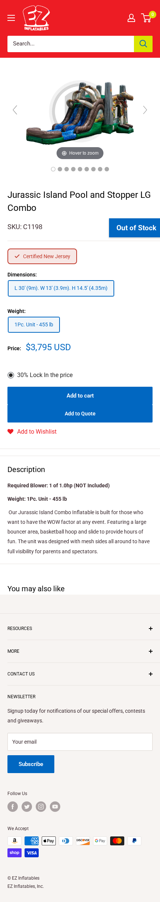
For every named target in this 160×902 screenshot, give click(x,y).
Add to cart (80, 395)
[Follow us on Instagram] (41, 806)
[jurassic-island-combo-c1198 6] (107, 169)
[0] (146, 17)
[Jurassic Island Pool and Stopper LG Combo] (53, 169)
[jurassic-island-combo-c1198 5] (80, 169)
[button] (32, 431)
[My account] (131, 18)
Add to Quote (80, 414)
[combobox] (70, 44)
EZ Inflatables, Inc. (25, 886)
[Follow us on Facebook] (12, 806)
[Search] (143, 44)
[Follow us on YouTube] (55, 806)
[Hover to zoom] (80, 113)
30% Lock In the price (45, 375)
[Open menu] (11, 18)
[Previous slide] (14, 109)
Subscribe (31, 764)
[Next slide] (145, 109)
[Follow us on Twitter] (27, 806)
